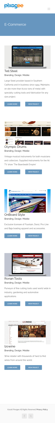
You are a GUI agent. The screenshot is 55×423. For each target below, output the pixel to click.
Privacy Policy (42, 410)
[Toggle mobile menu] (49, 8)
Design (18, 75)
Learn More (12, 104)
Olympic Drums (15, 147)
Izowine (9, 346)
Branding (8, 75)
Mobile (26, 75)
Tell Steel (10, 71)
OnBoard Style (14, 214)
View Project (33, 104)
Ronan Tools (13, 278)
